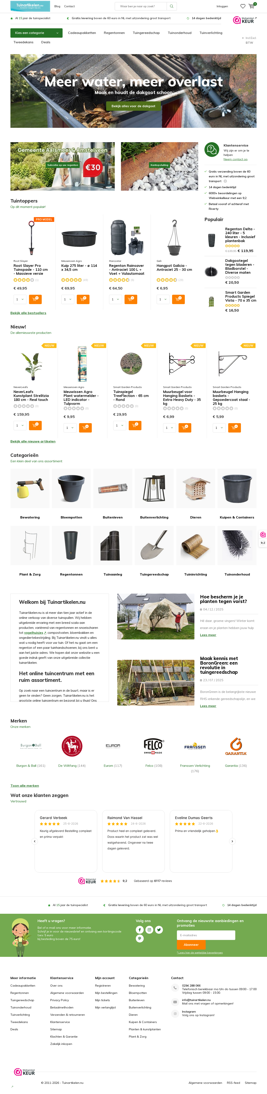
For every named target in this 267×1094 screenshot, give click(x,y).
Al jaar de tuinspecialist (32, 18)
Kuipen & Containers (237, 517)
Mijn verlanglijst (105, 1007)
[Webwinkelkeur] (245, 20)
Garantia (236, 765)
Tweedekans (23, 42)
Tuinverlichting (210, 33)
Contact (69, 6)
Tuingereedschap (146, 33)
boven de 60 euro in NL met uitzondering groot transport (121, 18)
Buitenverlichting (154, 517)
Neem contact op (236, 159)
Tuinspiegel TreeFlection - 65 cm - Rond (131, 396)
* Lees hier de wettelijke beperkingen (200, 952)
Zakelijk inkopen (61, 1044)
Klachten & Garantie (64, 1036)
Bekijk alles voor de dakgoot (133, 106)
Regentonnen (114, 33)
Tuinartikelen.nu (72, 1083)
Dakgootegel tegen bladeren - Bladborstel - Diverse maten (239, 266)
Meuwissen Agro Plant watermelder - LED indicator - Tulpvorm (81, 397)
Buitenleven (113, 517)
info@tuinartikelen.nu (196, 1000)
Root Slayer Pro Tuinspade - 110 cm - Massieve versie (31, 270)
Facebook (140, 930)
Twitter (159, 930)
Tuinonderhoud (179, 33)
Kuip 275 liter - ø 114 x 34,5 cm (79, 268)
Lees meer (208, 635)
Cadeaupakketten (82, 33)
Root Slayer (21, 260)
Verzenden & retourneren (67, 1015)
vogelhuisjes (33, 633)
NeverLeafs (21, 387)
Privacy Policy (59, 1000)
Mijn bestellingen (106, 993)
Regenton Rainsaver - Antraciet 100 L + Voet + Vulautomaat (126, 270)
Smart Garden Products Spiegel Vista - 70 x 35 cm (240, 296)
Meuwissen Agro (71, 260)
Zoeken (172, 6)
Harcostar (115, 260)
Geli (159, 260)
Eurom (113, 765)
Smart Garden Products (127, 387)
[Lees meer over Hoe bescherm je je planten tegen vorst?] (155, 616)
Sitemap (56, 1029)
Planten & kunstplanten (145, 1029)
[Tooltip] (225, 181)
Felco (153, 765)
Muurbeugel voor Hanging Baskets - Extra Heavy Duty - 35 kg (182, 397)
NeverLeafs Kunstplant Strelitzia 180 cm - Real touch (31, 396)
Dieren (195, 517)
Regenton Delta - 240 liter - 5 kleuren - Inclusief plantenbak (240, 235)
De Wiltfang (72, 765)
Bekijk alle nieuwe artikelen (32, 441)
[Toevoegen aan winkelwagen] (35, 299)
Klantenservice (60, 1022)
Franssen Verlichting (195, 768)
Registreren (103, 985)
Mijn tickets (102, 1000)
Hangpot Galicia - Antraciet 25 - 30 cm (174, 268)
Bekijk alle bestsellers (28, 313)
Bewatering (30, 517)
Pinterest (140, 938)
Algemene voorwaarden (67, 993)
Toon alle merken (24, 785)
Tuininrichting (195, 574)
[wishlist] (243, 6)
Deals (45, 42)
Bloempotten (71, 517)
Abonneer (191, 945)
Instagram (149, 930)
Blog (57, 6)
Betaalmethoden (61, 1007)
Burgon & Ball (30, 765)
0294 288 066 (191, 985)
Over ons (56, 985)
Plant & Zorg (29, 574)
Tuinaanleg (112, 574)
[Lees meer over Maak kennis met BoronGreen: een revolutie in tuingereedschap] (155, 683)
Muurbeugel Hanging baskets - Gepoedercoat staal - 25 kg (231, 397)
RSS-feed (233, 1083)
